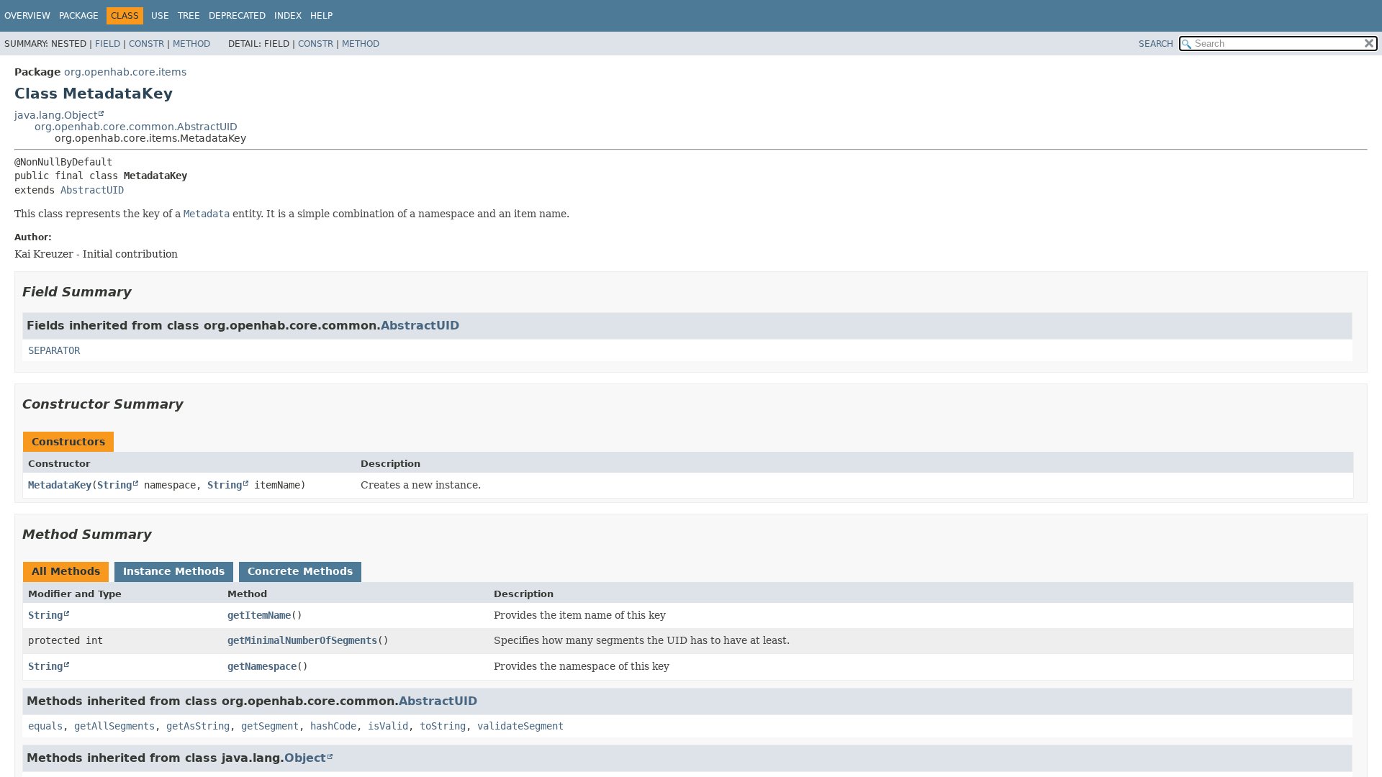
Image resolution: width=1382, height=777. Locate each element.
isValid (388, 726)
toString (443, 726)
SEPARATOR (54, 350)
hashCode (333, 726)
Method (191, 44)
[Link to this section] (142, 291)
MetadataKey (59, 485)
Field (107, 44)
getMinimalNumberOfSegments (302, 640)
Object (305, 758)
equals (45, 726)
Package (79, 16)
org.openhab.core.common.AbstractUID (136, 126)
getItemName (259, 615)
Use (160, 16)
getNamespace (262, 666)
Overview (27, 16)
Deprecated (237, 16)
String (114, 485)
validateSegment (520, 726)
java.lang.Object (55, 115)
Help (321, 16)
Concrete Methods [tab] (300, 571)
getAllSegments (114, 726)
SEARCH (1156, 44)
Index (288, 16)
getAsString (198, 726)
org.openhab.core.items (125, 72)
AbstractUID (92, 190)
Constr (146, 44)
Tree (189, 16)
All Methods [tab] (66, 571)
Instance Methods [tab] (174, 571)
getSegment (270, 726)
